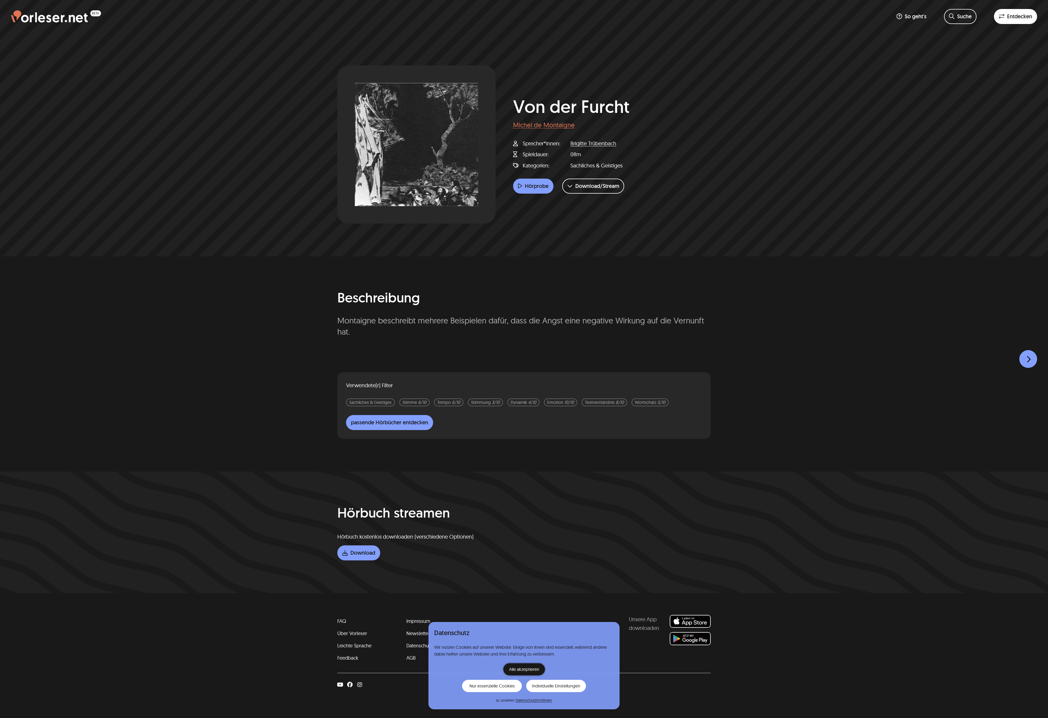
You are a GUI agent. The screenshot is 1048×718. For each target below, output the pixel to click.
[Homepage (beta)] (56, 16)
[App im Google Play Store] (690, 638)
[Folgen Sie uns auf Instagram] (359, 684)
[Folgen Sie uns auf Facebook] (350, 684)
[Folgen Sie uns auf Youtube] (340, 684)
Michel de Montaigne (544, 125)
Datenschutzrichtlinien (534, 700)
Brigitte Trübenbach (593, 143)
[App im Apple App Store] (690, 621)
